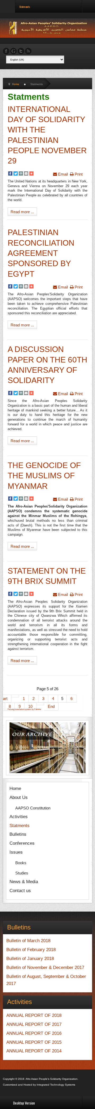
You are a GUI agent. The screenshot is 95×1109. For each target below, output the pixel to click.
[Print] (20, 173)
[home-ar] (48, 28)
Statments (20, 825)
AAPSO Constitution (32, 808)
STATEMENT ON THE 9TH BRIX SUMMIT (47, 575)
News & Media (24, 881)
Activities (19, 816)
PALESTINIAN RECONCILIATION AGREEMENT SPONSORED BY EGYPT (41, 253)
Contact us (20, 890)
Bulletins (18, 834)
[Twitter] (15, 173)
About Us (19, 797)
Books (20, 863)
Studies (21, 873)
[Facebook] (10, 173)
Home (15, 788)
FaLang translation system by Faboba (24, 709)
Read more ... (22, 212)
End (51, 706)
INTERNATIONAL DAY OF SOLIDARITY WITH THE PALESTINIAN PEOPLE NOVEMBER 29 (47, 135)
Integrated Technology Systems (56, 1084)
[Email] (26, 173)
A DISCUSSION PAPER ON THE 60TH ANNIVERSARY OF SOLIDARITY (47, 365)
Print (78, 174)
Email (62, 174)
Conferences (22, 843)
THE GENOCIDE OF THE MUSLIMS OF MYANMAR (44, 475)
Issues (16, 852)
